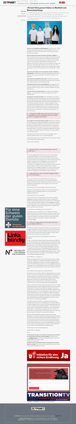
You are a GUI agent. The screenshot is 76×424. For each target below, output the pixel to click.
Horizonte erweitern (44, 3)
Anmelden (29, 401)
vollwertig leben (34, 3)
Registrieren (36, 401)
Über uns (35, 1)
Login (63, 2)
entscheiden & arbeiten (23, 3)
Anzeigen (31, 1)
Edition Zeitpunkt (25, 1)
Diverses (52, 3)
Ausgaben (18, 1)
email (30, 382)
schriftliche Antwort (33, 338)
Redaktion (23, 13)
